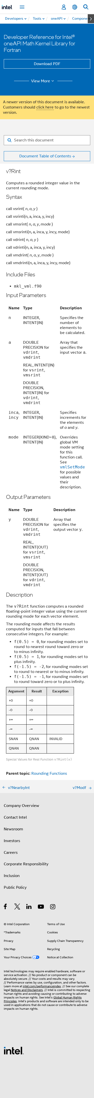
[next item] (91, 18)
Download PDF (47, 63)
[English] (74, 7)
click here (45, 107)
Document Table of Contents (45, 156)
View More (40, 81)
